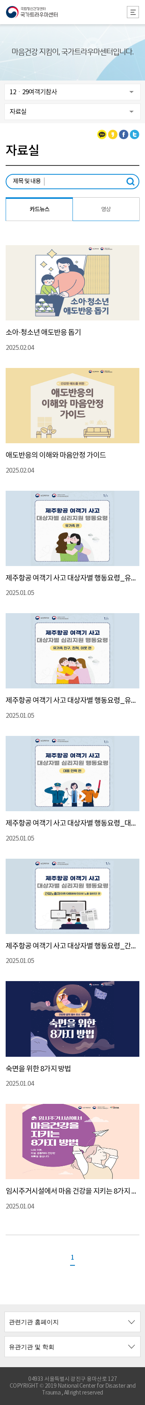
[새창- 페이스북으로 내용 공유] (123, 134)
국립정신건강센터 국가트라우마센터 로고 (72, 12)
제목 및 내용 (27, 181)
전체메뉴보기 (133, 12)
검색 (132, 181)
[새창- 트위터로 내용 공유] (134, 134)
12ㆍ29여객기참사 (33, 92)
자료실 (18, 112)
